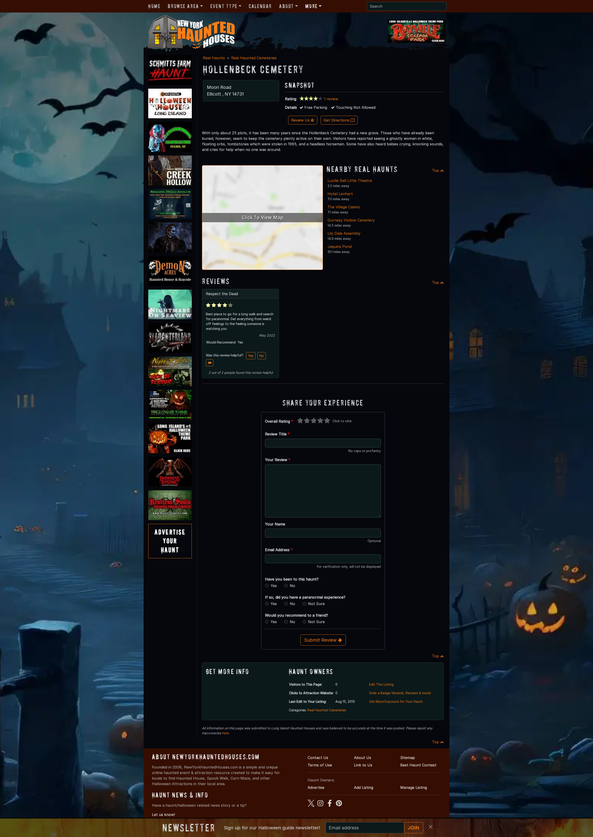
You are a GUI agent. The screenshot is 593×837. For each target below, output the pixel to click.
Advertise (316, 787)
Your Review (277, 459)
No (261, 356)
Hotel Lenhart (340, 193)
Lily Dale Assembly (344, 233)
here (225, 733)
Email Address (279, 549)
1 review (331, 99)
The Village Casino (344, 207)
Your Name (275, 524)
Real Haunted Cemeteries (254, 58)
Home (154, 6)
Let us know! (163, 814)
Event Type (223, 6)
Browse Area (183, 6)
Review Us (301, 120)
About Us (362, 757)
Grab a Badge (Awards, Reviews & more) (400, 693)
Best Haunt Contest (418, 765)
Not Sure (316, 603)
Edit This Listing (381, 684)
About (286, 6)
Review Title (277, 434)
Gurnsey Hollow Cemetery (351, 220)
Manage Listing (413, 787)
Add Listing (363, 787)
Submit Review (321, 640)
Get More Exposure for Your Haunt (396, 701)
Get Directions (337, 120)
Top (436, 170)
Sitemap (407, 757)
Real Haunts (214, 58)
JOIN (413, 828)
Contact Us (318, 757)
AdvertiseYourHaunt (170, 541)
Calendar (260, 6)
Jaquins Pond (340, 246)
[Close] (430, 827)
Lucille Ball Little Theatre (350, 180)
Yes (250, 356)
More (311, 6)
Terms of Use (320, 765)
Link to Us (363, 765)
